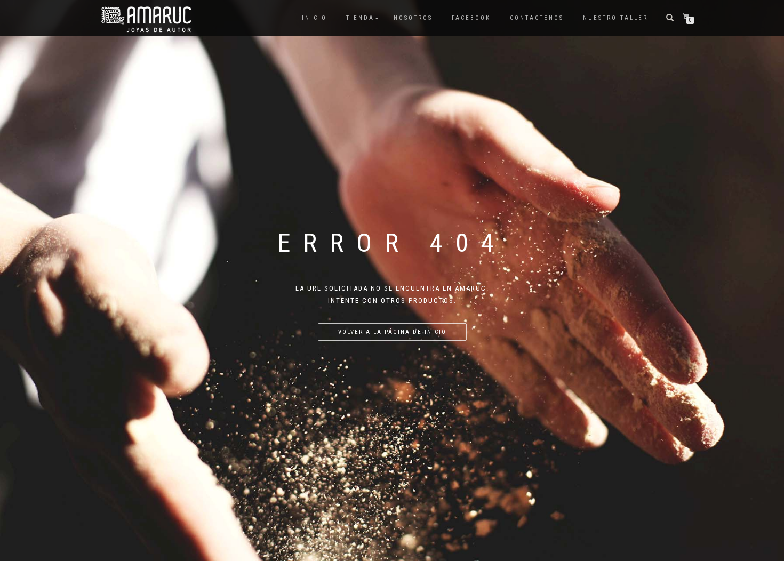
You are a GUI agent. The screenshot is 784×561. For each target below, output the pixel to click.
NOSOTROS (413, 17)
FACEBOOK (471, 17)
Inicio (314, 17)
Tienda (360, 17)
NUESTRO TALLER (615, 17)
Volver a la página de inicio (392, 331)
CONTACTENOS (537, 17)
